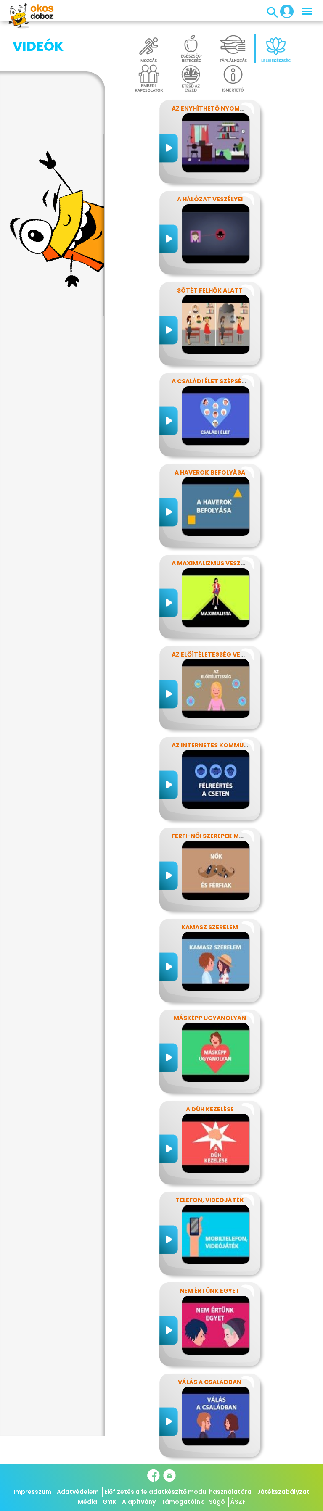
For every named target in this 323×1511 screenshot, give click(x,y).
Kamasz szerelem (209, 927)
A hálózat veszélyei (210, 199)
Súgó (217, 1502)
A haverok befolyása (210, 472)
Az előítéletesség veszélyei (217, 654)
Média (87, 1502)
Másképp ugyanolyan (210, 1018)
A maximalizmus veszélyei (214, 563)
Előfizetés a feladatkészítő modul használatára (178, 1491)
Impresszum (32, 1491)
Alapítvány (139, 1502)
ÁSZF (238, 1502)
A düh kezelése (210, 1109)
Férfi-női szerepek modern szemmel (231, 836)
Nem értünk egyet (210, 1291)
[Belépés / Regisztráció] (284, 10)
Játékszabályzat (283, 1491)
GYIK (109, 1502)
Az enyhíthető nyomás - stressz (226, 108)
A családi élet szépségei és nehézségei (235, 381)
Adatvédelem (78, 1491)
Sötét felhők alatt (210, 290)
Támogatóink (182, 1502)
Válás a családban (209, 1382)
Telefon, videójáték (209, 1200)
